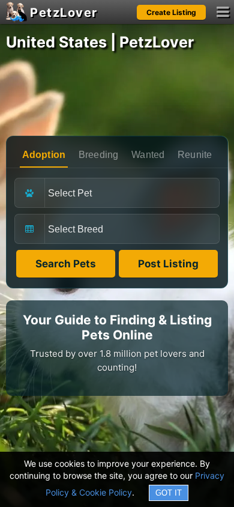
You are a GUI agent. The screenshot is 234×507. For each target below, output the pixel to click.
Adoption (44, 155)
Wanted (147, 155)
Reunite (195, 155)
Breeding (99, 155)
